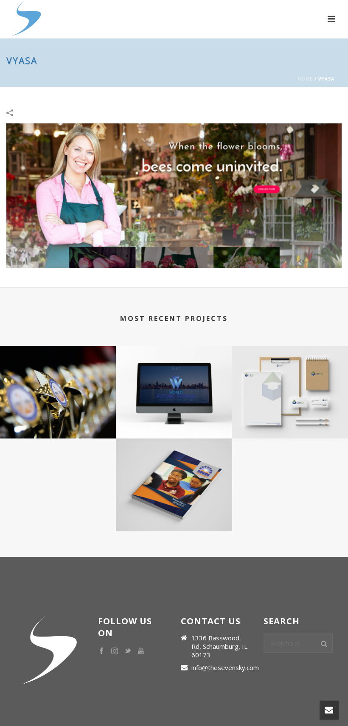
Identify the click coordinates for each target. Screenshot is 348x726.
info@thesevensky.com (225, 667)
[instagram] (114, 651)
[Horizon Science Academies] (174, 472)
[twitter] (127, 651)
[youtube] (141, 651)
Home (305, 79)
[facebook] (101, 651)
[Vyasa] (174, 195)
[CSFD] (290, 379)
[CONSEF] (58, 379)
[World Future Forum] (174, 379)
